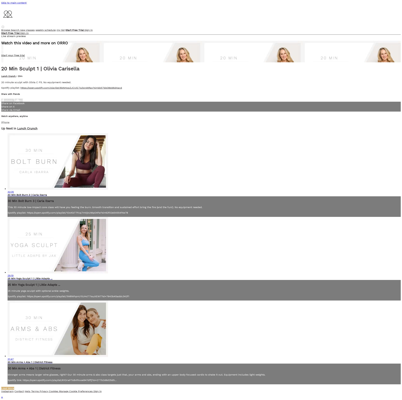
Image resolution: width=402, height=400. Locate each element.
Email (19, 100)
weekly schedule (45, 30)
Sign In (24, 33)
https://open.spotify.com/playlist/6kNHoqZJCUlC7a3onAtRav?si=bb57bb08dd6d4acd (71, 87)
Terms (35, 391)
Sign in (88, 30)
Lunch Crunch (8, 76)
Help (28, 391)
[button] (3, 27)
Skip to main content (14, 2)
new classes (27, 30)
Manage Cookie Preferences (76, 391)
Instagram (7, 391)
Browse (6, 30)
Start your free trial (13, 55)
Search (15, 30)
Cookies (54, 391)
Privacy (44, 391)
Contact (19, 391)
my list (61, 30)
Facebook (7, 100)
